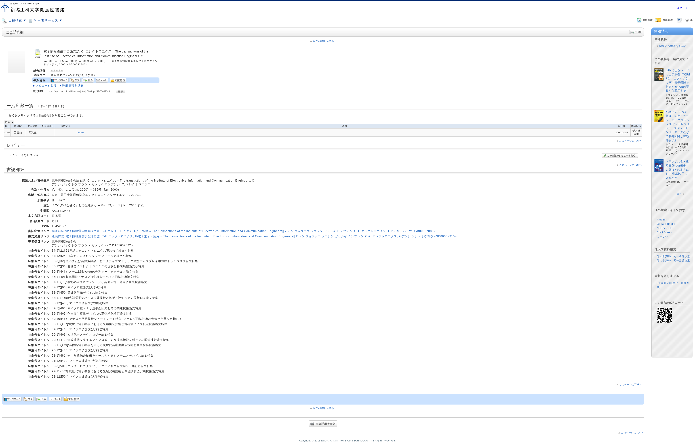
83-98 (80, 132)
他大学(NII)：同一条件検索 (673, 256)
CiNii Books (664, 232)
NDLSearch (664, 228)
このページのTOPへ (630, 140)
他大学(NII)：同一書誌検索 (673, 260)
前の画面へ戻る (323, 41)
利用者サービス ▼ (48, 20)
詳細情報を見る (73, 85)
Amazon (662, 219)
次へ (680, 193)
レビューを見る (46, 85)
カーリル (662, 236)
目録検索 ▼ (17, 20)
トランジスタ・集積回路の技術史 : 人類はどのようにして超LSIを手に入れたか (677, 169)
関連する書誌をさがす (672, 46)
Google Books (666, 223)
